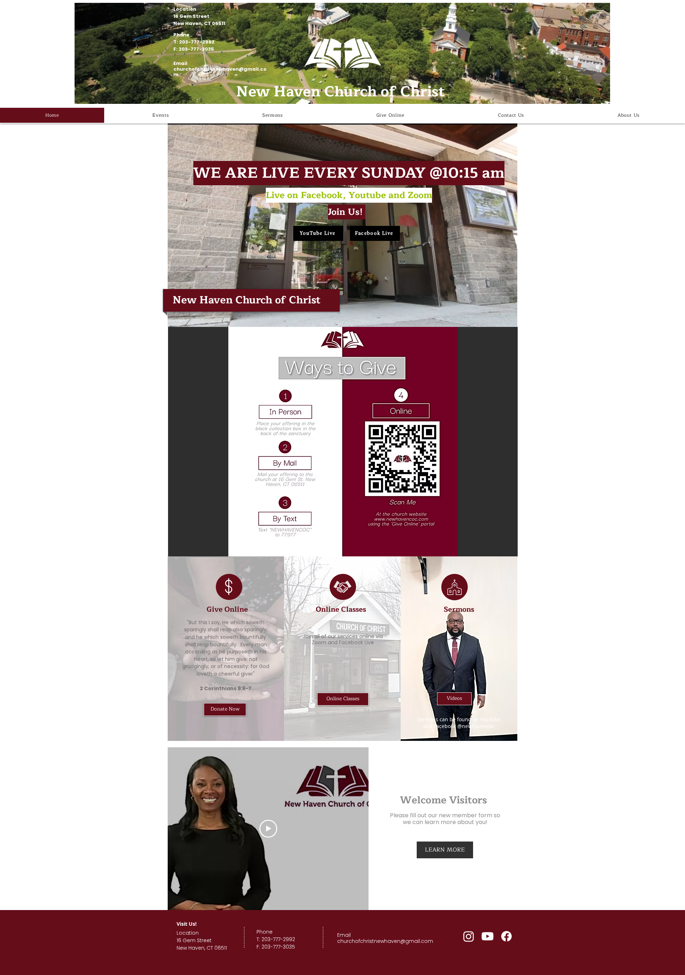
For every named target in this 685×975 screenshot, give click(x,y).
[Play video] (268, 829)
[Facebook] (506, 936)
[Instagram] (469, 936)
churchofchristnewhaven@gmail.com (220, 72)
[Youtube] (487, 936)
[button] (508, 319)
